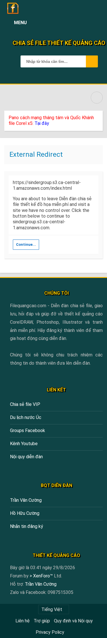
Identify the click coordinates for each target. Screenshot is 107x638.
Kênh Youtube (24, 443)
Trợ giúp (42, 620)
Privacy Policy (50, 632)
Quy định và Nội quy (73, 620)
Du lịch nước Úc (25, 417)
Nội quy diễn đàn (26, 456)
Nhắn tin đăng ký (26, 526)
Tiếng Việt (51, 609)
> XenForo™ (42, 576)
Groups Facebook (27, 430)
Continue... (26, 244)
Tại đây (42, 123)
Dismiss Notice (99, 116)
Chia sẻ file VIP (25, 404)
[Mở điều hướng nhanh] (97, 98)
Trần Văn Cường (26, 500)
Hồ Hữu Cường (24, 513)
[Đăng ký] (84, 22)
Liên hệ (22, 620)
